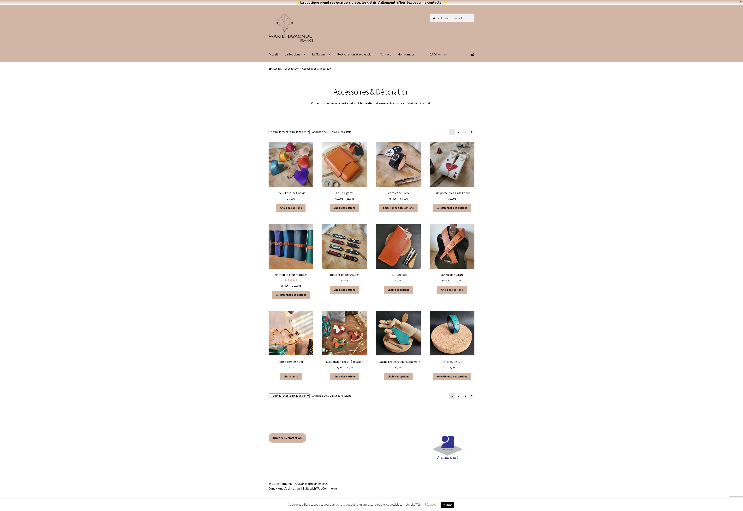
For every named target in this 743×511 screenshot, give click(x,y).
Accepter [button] (447, 504)
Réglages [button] (430, 504)
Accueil (273, 54)
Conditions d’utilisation (284, 488)
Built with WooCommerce (320, 488)
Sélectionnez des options (398, 208)
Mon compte (406, 54)
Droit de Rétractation (287, 438)
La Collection (291, 68)
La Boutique (292, 54)
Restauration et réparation (355, 54)
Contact (385, 54)
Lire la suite (291, 376)
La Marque (318, 54)
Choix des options (291, 208)
